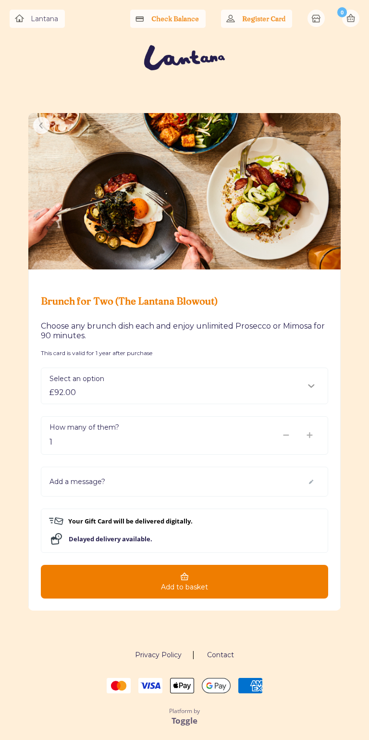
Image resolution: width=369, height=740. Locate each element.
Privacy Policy (158, 655)
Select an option (76, 378)
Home (317, 19)
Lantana (44, 18)
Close (41, 125)
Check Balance (175, 18)
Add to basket (184, 587)
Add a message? (77, 481)
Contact (220, 655)
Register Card (263, 18)
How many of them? (84, 427)
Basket (350, 18)
